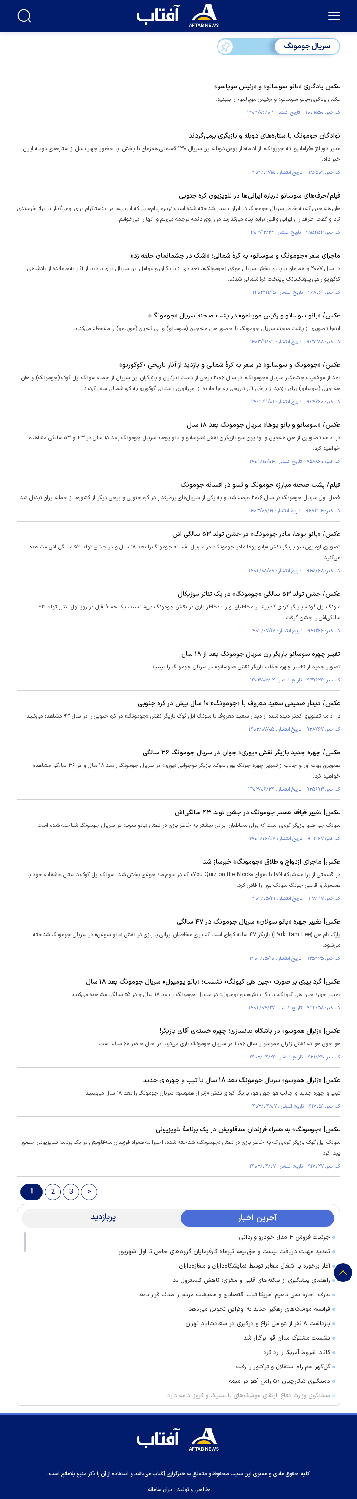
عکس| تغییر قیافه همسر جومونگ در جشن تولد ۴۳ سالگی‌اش (257, 813)
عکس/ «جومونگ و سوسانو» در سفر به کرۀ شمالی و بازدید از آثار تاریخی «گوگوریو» (229, 365)
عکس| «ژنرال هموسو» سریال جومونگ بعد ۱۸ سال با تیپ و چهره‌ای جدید (241, 1080)
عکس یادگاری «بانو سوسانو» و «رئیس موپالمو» (277, 87)
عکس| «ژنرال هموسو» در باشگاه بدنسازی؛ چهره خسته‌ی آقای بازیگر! (250, 1031)
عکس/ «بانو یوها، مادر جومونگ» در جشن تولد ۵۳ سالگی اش (256, 534)
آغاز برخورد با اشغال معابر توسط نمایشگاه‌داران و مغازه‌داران (254, 1266)
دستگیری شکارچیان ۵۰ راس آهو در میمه (279, 1381)
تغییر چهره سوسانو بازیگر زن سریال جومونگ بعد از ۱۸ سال (260, 654)
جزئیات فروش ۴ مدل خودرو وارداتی (284, 1237)
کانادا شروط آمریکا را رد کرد (297, 1352)
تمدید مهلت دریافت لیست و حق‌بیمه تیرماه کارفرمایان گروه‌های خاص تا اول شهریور (224, 1251)
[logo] (180, 14)
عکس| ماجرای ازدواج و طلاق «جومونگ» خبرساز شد (271, 862)
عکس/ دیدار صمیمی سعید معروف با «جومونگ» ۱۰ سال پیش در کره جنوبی (239, 703)
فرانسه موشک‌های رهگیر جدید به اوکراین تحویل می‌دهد (259, 1309)
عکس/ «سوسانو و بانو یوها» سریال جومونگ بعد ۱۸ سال (263, 425)
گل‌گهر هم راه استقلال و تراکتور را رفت (283, 1367)
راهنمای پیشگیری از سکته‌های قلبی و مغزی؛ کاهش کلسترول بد (251, 1280)
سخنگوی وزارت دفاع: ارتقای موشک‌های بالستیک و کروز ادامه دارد (248, 1395)
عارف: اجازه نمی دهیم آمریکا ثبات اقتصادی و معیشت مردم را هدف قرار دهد (234, 1295)
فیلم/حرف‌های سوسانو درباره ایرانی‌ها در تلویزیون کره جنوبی (259, 196)
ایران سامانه (160, 1490)
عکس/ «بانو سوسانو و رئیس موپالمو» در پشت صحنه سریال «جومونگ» (244, 316)
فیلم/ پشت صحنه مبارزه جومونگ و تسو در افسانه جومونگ (260, 485)
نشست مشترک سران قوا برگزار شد (287, 1338)
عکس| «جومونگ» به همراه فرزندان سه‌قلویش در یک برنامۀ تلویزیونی (248, 1130)
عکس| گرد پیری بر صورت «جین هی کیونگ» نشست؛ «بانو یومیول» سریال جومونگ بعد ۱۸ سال (213, 982)
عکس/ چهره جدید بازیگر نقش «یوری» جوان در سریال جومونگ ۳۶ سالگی (241, 753)
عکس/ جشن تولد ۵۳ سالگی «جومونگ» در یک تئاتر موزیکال (259, 594)
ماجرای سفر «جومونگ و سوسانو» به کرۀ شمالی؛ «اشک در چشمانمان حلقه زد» (235, 256)
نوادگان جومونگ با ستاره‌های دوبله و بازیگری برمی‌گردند (264, 136)
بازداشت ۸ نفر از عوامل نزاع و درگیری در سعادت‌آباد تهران (257, 1323)
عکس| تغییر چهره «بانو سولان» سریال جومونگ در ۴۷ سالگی (258, 922)
